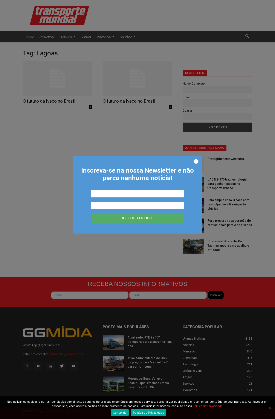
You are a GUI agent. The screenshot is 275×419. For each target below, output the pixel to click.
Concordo (120, 412)
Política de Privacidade (208, 406)
